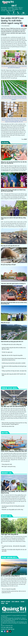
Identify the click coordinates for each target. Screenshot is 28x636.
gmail (7, 603)
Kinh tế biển (4, 7)
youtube (2, 603)
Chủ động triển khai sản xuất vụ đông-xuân (12, 344)
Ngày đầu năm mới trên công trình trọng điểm (12, 355)
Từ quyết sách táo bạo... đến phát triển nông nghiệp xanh (14, 547)
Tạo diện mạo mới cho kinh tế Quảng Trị (13, 406)
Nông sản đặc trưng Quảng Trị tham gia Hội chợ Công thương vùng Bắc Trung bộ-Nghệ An (14, 423)
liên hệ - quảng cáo (15, 601)
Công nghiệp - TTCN (6, 9)
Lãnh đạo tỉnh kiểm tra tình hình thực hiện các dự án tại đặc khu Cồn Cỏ (14, 592)
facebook (22, 601)
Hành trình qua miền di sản (8, 426)
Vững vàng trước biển (7, 464)
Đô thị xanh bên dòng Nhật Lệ (10, 576)
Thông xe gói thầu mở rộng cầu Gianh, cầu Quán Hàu (14, 370)
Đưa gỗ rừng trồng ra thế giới (8, 264)
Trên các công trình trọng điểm (9, 589)
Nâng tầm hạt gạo (5, 322)
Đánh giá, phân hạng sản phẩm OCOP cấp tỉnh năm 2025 (14, 374)
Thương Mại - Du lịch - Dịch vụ (15, 7)
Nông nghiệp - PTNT (17, 9)
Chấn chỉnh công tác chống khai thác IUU (14, 451)
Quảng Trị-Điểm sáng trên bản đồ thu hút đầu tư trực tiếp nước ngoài (14, 348)
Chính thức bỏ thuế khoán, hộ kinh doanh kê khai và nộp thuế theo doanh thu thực (14, 359)
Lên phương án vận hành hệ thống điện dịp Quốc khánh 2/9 (13, 507)
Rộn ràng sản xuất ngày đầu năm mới (10, 245)
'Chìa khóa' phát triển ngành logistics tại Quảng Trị (14, 283)
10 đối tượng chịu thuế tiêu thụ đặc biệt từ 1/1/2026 (13, 363)
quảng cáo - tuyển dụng (5, 601)
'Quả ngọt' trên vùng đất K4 (9, 534)
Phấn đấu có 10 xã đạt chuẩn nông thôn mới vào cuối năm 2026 (14, 550)
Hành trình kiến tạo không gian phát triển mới (12, 341)
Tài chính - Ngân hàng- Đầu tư (8, 10)
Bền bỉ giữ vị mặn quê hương (8, 466)
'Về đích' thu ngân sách (7, 352)
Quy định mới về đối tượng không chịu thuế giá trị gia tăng (14, 367)
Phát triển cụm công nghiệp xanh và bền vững (12, 509)
